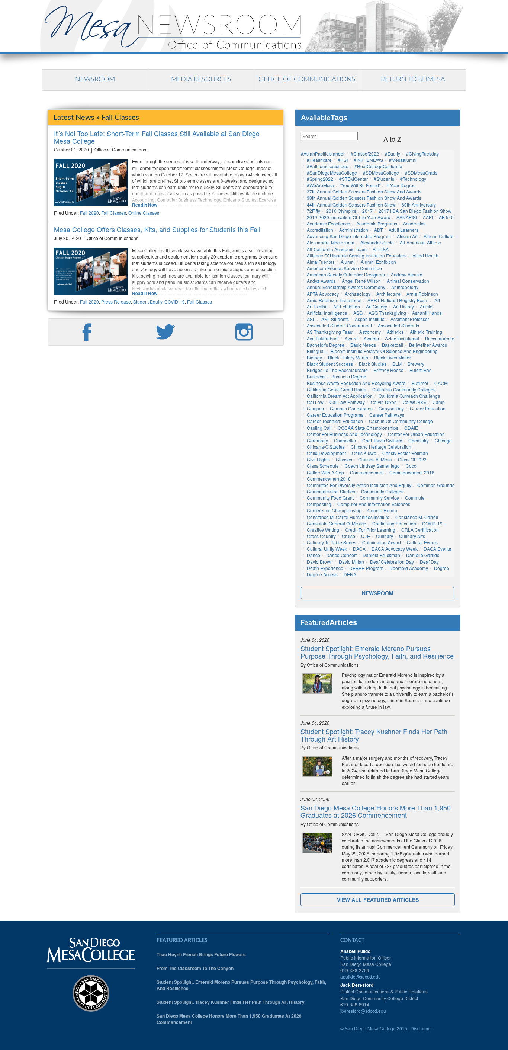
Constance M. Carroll (416, 517)
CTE (365, 536)
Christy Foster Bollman (405, 453)
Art (437, 300)
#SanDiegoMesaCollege (332, 172)
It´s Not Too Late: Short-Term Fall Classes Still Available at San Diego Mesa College (157, 136)
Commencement (366, 472)
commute (415, 497)
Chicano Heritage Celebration (381, 447)
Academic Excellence (328, 223)
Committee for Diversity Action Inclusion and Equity (359, 485)
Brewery (416, 364)
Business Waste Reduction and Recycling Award (356, 383)
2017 (367, 211)
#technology (413, 179)
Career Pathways (386, 415)
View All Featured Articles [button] (378, 899)
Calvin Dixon (384, 402)
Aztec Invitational (402, 338)
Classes (344, 459)
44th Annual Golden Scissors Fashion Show (351, 204)
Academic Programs (376, 223)
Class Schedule (323, 465)
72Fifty (313, 211)
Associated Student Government (339, 325)
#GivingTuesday (422, 153)
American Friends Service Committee (344, 268)
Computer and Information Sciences (373, 504)
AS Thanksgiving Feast (330, 332)
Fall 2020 (89, 212)
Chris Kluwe (364, 453)
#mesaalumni (403, 160)
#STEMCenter (353, 179)
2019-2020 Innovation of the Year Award (348, 217)
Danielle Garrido (423, 555)
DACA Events (437, 548)
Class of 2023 (412, 459)
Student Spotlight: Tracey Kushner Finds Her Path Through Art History (373, 734)
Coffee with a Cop (325, 472)
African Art (407, 236)
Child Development (326, 453)
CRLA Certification (420, 529)
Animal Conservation (408, 281)
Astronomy (370, 332)
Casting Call (319, 428)
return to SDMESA (413, 79)
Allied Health (425, 255)
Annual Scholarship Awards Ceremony (346, 287)
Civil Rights (318, 459)
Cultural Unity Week (327, 548)
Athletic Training (426, 332)
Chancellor (345, 440)
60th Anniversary (419, 204)
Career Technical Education (335, 421)
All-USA (381, 249)
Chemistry (418, 440)
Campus (315, 408)
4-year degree (401, 185)
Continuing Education (394, 523)
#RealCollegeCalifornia (378, 166)
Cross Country (321, 536)
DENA (350, 574)
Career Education (428, 408)
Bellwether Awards (428, 345)
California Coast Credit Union (336, 389)
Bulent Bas (420, 370)
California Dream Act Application (340, 396)
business (316, 376)
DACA (359, 548)
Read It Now (144, 205)
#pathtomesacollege (327, 166)
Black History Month (348, 357)
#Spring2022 (320, 179)
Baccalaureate (439, 338)
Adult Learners (403, 230)
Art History (403, 306)
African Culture (439, 236)
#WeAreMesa (320, 185)
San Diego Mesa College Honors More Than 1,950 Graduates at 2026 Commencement (375, 811)
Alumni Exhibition (378, 262)
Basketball (392, 345)
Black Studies (372, 364)
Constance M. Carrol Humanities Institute (348, 517)
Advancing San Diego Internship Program (349, 236)
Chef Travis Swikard (382, 440)
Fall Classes (113, 212)
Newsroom (95, 79)
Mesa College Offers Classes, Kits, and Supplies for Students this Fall (157, 229)
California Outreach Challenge (409, 396)
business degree (348, 376)
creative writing (323, 529)
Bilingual (316, 351)
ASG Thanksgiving (387, 313)
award (351, 338)
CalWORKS (415, 402)
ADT (378, 230)
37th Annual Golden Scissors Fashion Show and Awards (364, 191)
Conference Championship (334, 510)
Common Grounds (435, 485)
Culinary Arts (412, 536)
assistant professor (409, 319)
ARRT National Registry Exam (397, 300)
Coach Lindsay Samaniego (372, 465)
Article (426, 306)
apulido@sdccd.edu (360, 976)
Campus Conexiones (351, 408)
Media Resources (201, 79)
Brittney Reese (388, 370)
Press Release (116, 301)
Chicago (443, 440)
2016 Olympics (341, 211)
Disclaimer (421, 1028)
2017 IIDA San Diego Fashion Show (415, 211)
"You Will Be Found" (360, 185)
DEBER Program (366, 568)
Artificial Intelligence (327, 313)
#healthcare (319, 160)
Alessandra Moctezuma (330, 242)
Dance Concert (341, 555)
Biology (314, 357)
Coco (411, 465)
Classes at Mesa (375, 459)
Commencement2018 (329, 479)
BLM (397, 364)
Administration (353, 230)
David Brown (320, 561)
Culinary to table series (331, 542)
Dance (313, 555)
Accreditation (320, 230)
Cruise (348, 536)
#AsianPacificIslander (323, 153)
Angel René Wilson (361, 281)
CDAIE (411, 428)
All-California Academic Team (337, 249)
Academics (414, 223)
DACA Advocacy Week (395, 548)
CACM (441, 383)
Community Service (379, 497)
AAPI (428, 217)
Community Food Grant (330, 497)
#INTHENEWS (368, 160)
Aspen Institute (370, 319)
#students (384, 179)
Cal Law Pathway (347, 402)
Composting (319, 504)
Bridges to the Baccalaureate (337, 370)
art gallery (376, 306)
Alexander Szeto (377, 242)
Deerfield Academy (408, 568)
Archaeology (357, 294)
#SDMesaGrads (421, 172)
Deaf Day (429, 561)
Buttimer (420, 383)
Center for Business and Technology (344, 434)
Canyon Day (391, 408)
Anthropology (404, 287)
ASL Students (335, 319)
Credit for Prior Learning (370, 529)
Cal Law (315, 402)
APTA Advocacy (323, 294)
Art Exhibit (317, 306)
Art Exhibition (346, 306)
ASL (311, 319)
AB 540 (446, 217)
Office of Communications (307, 79)
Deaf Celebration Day (392, 561)
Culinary (384, 536)
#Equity (392, 153)
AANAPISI (406, 217)
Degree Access (322, 574)
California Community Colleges (403, 389)
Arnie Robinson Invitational (334, 300)
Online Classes (143, 212)
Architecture (388, 294)
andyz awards (321, 281)
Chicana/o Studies (326, 447)
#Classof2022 (365, 153)
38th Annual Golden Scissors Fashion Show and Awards (364, 198)
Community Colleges (382, 491)
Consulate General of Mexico (336, 523)
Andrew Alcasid (406, 274)
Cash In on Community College (401, 421)
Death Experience (325, 568)
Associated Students (398, 325)
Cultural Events (422, 542)
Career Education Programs (335, 415)
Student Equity (147, 301)
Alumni (348, 262)
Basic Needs (363, 345)
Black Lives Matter (392, 357)
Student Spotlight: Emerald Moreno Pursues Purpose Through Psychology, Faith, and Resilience (377, 651)
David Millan (351, 561)
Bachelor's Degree (325, 345)
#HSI (343, 160)
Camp (439, 402)
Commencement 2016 (411, 472)
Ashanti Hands (427, 313)
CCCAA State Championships (368, 428)
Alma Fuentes (321, 262)
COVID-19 (174, 301)
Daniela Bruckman (381, 555)
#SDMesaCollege (381, 172)
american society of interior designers (346, 274)
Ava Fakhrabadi (323, 338)
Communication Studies (331, 491)
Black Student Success (330, 364)
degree (441, 568)
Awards (371, 338)
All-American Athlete (420, 242)
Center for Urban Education (416, 434)
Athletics (395, 332)
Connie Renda (382, 510)
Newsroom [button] (377, 593)
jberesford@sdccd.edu (363, 1011)
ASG (358, 313)
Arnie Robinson (422, 294)
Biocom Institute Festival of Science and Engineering (384, 351)
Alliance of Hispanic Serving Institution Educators (356, 255)
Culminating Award (381, 542)
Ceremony (317, 440)
